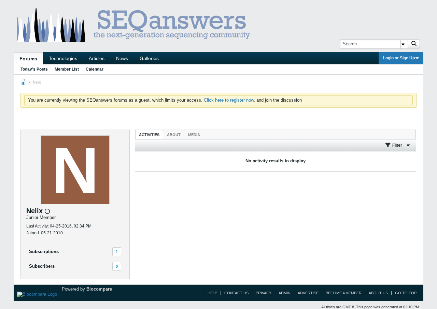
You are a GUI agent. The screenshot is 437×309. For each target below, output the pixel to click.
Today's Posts (34, 69)
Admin (285, 293)
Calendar (94, 69)
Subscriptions (44, 251)
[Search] (414, 44)
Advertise (308, 293)
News (122, 58)
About (174, 135)
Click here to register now (229, 100)
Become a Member (344, 293)
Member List (67, 69)
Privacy (263, 293)
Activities (149, 135)
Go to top (406, 293)
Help (212, 293)
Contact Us (236, 293)
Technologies (63, 58)
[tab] (149, 134)
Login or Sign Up (399, 58)
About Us (378, 293)
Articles (96, 58)
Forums (28, 58)
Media (194, 135)
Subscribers (42, 266)
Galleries (149, 58)
